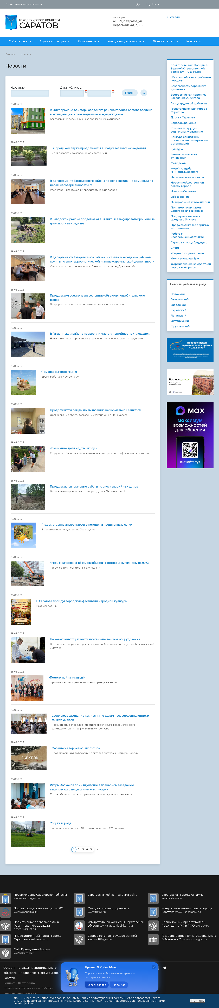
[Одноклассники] (158, 967)
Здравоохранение (183, 122)
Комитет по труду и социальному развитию (187, 130)
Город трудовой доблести (189, 103)
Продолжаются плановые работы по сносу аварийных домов (94, 486)
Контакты (193, 41)
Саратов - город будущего (189, 242)
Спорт (175, 247)
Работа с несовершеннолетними (187, 235)
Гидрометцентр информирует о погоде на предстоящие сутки (86, 524)
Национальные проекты (187, 177)
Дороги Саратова (183, 117)
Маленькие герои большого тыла (76, 748)
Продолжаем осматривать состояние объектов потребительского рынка (97, 297)
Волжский (178, 294)
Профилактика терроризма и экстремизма (191, 226)
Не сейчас (119, 985)
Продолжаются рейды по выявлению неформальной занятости (96, 410)
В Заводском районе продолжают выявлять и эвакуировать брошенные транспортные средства (102, 221)
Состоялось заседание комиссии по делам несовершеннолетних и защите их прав (100, 718)
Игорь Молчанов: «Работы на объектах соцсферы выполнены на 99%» (99, 562)
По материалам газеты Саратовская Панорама (187, 209)
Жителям (173, 17)
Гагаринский (180, 299)
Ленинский (178, 315)
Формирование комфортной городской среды (191, 265)
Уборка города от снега (187, 253)
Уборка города (60, 823)
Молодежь (178, 163)
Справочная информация (23, 4)
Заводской (178, 304)
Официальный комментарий (190, 202)
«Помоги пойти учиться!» (67, 677)
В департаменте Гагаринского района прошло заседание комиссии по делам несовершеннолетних (101, 183)
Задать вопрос (97, 985)
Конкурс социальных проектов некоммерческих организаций (189, 140)
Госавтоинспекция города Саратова (189, 110)
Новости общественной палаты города (187, 184)
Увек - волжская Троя (185, 258)
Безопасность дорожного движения (188, 87)
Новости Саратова (183, 191)
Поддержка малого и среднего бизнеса (185, 218)
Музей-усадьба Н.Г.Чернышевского (184, 170)
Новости (26, 54)
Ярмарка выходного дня (59, 371)
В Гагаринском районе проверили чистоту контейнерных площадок (100, 333)
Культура (177, 149)
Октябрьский (180, 320)
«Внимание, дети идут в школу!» (73, 448)
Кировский (178, 310)
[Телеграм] (165, 967)
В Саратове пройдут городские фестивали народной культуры (81, 601)
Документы (87, 41)
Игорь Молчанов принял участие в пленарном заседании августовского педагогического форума (92, 787)
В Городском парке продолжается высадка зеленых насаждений (99, 148)
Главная (10, 54)
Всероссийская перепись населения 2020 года (188, 96)
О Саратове (18, 41)
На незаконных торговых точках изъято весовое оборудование (95, 639)
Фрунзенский (180, 326)
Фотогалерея (163, 41)
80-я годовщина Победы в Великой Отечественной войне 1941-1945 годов (189, 68)
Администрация (53, 41)
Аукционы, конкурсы (124, 41)
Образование (180, 196)
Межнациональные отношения (184, 156)
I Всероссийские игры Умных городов (191, 79)
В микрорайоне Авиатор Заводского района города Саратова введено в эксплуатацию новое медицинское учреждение (101, 112)
